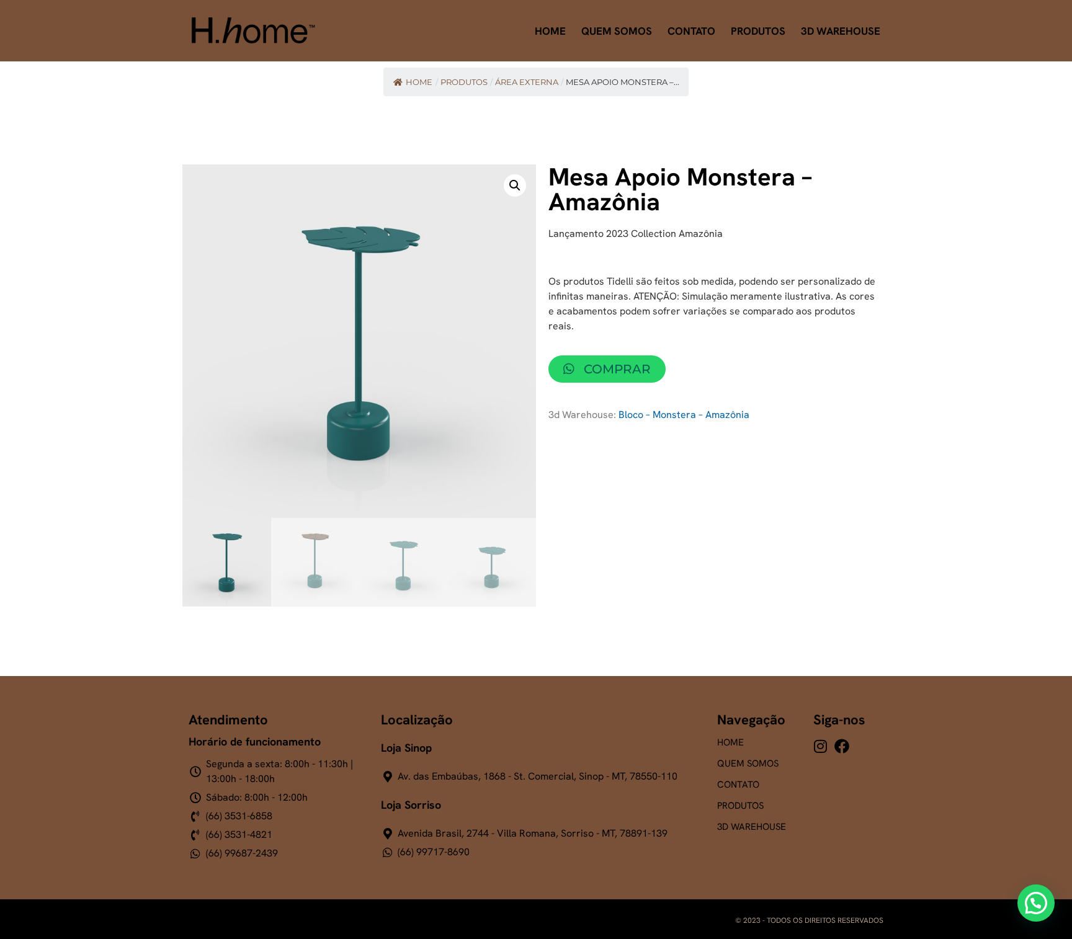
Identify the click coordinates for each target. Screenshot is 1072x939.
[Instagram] (820, 746)
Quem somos (748, 763)
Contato (691, 31)
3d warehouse (751, 827)
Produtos (758, 31)
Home (550, 31)
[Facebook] (841, 746)
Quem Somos (616, 31)
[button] (515, 185)
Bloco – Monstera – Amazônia (684, 414)
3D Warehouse (840, 31)
